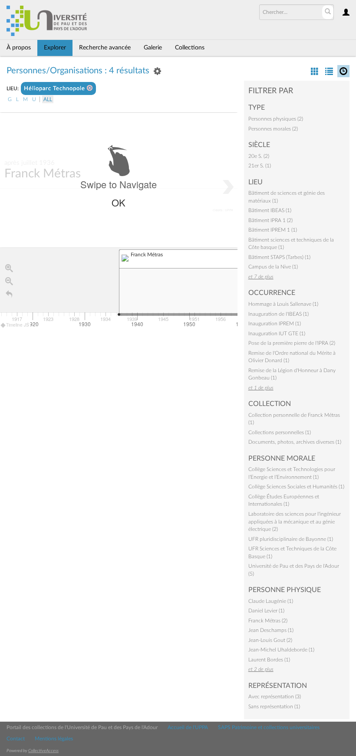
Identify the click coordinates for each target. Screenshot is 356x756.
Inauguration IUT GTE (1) (276, 333)
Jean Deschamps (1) (270, 630)
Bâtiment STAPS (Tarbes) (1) (279, 257)
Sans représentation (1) (274, 706)
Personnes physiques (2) (275, 118)
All (47, 99)
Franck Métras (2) (267, 620)
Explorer (55, 48)
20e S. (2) (258, 156)
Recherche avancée (105, 48)
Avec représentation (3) (274, 696)
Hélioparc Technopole (55, 89)
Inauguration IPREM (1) (274, 323)
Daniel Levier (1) (266, 610)
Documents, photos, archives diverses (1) (294, 442)
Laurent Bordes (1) (269, 659)
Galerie (153, 48)
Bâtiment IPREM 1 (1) (272, 229)
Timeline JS (17, 325)
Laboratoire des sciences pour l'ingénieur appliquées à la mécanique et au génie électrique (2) (294, 521)
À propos (19, 48)
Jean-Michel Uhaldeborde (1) (281, 649)
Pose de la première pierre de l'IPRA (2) (291, 343)
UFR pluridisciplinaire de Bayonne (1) (290, 539)
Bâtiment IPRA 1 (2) (270, 220)
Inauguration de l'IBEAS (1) (278, 314)
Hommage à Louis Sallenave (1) (283, 304)
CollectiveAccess (43, 751)
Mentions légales (54, 738)
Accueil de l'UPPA (188, 727)
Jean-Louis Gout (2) (270, 640)
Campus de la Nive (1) (273, 266)
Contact (16, 738)
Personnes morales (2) (273, 128)
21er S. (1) (259, 165)
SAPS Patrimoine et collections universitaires (269, 727)
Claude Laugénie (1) (270, 601)
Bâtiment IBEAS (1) (269, 210)
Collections (189, 48)
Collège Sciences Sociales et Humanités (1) (296, 486)
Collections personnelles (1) (279, 432)
